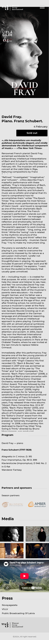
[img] (42, 6)
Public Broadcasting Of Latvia (18, 613)
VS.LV (5, 609)
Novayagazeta (9, 605)
